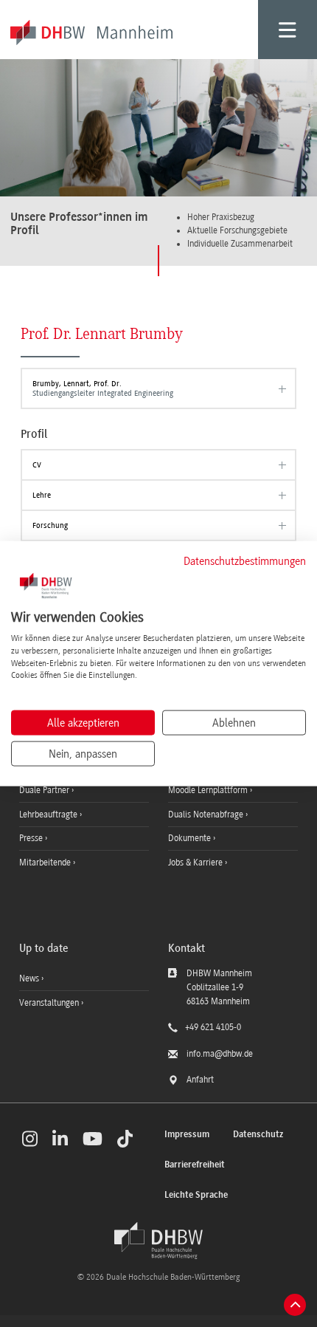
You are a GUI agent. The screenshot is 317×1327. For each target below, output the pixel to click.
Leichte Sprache (196, 1195)
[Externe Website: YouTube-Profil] (92, 1139)
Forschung (50, 525)
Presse (32, 838)
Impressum (186, 1134)
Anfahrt (200, 1079)
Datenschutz (258, 1134)
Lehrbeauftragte (49, 814)
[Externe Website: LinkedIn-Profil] (60, 1139)
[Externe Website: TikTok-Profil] (125, 1139)
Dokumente (190, 838)
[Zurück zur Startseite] (158, 1240)
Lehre (41, 495)
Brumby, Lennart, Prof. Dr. (102, 388)
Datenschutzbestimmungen (245, 560)
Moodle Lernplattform (209, 790)
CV (36, 465)
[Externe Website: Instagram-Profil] (30, 1139)
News (29, 978)
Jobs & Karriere (196, 862)
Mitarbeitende (46, 862)
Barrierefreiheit (194, 1165)
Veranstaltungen (49, 1003)
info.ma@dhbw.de (220, 1054)
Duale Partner (45, 790)
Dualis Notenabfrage (206, 814)
